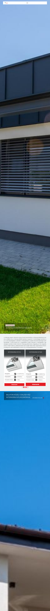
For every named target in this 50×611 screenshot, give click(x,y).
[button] (23, 387)
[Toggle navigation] (27, 3)
